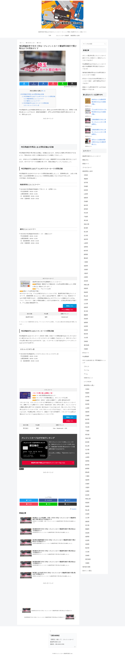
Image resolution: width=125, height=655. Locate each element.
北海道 (86, 175)
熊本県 (86, 334)
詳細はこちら (69, 305)
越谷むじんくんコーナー (32, 101)
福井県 (86, 239)
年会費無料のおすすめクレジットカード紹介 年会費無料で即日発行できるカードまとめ (94, 66)
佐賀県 (86, 326)
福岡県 (86, 322)
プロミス (86, 366)
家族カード (85, 163)
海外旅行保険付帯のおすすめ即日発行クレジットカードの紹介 (94, 74)
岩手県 (86, 182)
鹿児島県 (86, 345)
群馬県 (86, 209)
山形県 (86, 194)
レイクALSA (87, 381)
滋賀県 (86, 266)
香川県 (86, 311)
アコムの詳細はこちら (67, 309)
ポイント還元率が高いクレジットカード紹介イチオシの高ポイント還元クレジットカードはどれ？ (94, 58)
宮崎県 (86, 341)
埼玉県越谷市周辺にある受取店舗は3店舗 (32, 94)
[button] (105, 44)
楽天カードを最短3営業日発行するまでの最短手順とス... (99, 142)
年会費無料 (85, 356)
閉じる (43, 90)
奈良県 (86, 281)
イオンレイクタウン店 (31, 105)
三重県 (86, 262)
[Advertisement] (48, 130)
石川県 (86, 235)
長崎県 (86, 330)
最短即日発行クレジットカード (91, 156)
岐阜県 (86, 250)
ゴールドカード (87, 167)
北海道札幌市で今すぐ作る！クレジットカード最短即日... (99, 132)
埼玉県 (21, 468)
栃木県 (86, 205)
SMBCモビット (88, 378)
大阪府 (86, 273)
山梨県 (86, 243)
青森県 (86, 179)
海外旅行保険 (86, 567)
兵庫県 (86, 277)
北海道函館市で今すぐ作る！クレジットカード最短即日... (99, 122)
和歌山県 (86, 284)
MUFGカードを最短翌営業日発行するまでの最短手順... (99, 102)
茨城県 (86, 201)
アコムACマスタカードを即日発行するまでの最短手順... (99, 112)
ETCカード (85, 352)
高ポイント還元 (87, 570)
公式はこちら (69, 421)
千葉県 (86, 216)
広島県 (86, 300)
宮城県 (86, 186)
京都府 (86, 269)
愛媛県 (86, 315)
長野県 (86, 247)
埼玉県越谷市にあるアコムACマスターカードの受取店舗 (38, 96)
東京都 (86, 220)
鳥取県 (86, 288)
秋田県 (86, 190)
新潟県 (86, 228)
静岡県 (86, 254)
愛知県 (86, 258)
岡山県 (86, 296)
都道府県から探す (87, 171)
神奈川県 (86, 224)
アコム (86, 374)
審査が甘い (85, 160)
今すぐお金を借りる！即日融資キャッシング (94, 361)
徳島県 (86, 307)
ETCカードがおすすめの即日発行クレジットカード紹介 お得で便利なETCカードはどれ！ (94, 81)
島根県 (86, 292)
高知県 (86, 318)
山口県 (86, 303)
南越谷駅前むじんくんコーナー (34, 98)
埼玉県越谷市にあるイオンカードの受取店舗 (35, 103)
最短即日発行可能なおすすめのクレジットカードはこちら (48, 462)
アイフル (86, 370)
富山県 (86, 231)
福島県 (86, 197)
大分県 (86, 337)
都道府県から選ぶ (89, 385)
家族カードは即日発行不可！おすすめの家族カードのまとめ (94, 88)
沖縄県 (86, 349)
